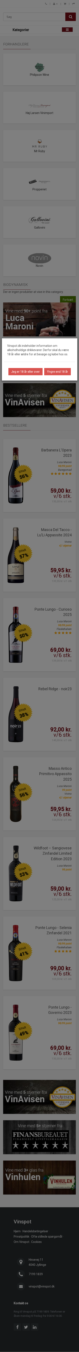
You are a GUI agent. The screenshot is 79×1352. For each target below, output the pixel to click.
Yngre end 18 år (57, 371)
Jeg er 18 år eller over (25, 371)
